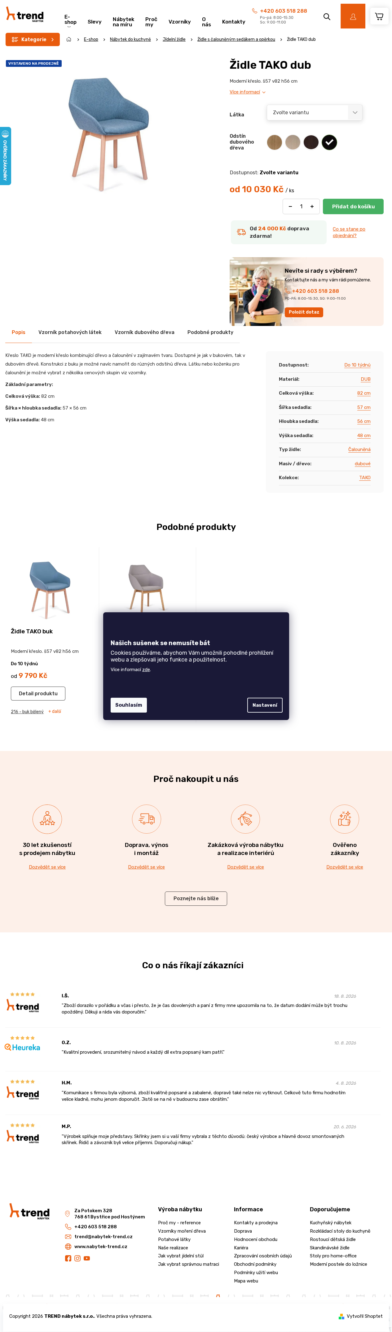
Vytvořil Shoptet (365, 1316)
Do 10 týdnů (357, 365)
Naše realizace (173, 1248)
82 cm (364, 393)
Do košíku (353, 206)
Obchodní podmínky (255, 1264)
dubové (363, 463)
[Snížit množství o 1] (290, 206)
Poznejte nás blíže (196, 898)
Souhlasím (128, 705)
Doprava (243, 1231)
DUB (366, 379)
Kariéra (241, 1248)
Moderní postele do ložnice (338, 1264)
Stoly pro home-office (333, 1256)
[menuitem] (70, 18)
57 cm (364, 407)
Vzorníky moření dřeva (182, 1231)
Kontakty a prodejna (256, 1223)
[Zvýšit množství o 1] (312, 206)
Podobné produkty (210, 332)
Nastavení (265, 705)
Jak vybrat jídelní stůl (181, 1256)
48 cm (364, 435)
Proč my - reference (179, 1223)
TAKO (365, 477)
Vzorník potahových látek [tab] (70, 332)
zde (146, 669)
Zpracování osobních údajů (263, 1256)
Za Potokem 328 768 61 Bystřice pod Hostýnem (109, 1214)
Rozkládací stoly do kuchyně (340, 1231)
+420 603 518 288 (283, 11)
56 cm (364, 421)
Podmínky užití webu (256, 1272)
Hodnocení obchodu (255, 1239)
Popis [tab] (18, 332)
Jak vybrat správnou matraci (188, 1264)
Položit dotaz (304, 312)
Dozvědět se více (47, 867)
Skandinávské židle (330, 1248)
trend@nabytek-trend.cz (103, 1236)
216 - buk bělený (27, 711)
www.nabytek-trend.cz (100, 1246)
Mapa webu (246, 1281)
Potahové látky (174, 1239)
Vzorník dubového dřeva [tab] (144, 332)
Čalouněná (359, 449)
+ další (54, 711)
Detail (26, 693)
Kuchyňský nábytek (330, 1223)
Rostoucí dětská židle (333, 1239)
